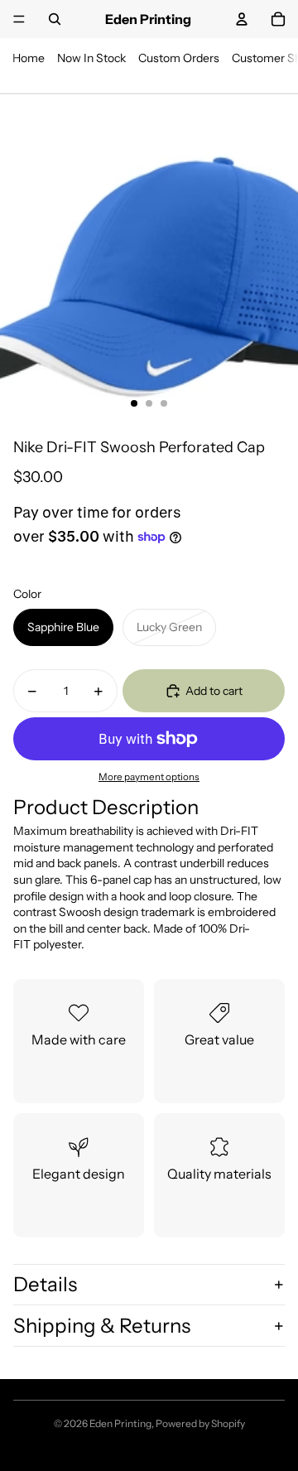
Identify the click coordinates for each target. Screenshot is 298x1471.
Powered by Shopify (200, 1423)
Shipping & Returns (101, 1326)
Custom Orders (178, 58)
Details (45, 1284)
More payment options (149, 777)
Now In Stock (91, 58)
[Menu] (19, 19)
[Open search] (54, 19)
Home (28, 58)
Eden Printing (120, 1423)
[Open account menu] (241, 19)
